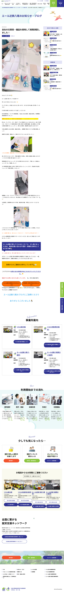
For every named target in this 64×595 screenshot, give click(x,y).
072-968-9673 (39, 502)
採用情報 (47, 0)
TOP (2, 3)
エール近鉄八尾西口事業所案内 (52, 576)
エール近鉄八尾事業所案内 (51, 574)
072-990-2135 (53, 502)
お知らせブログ (44, 4)
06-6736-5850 (25, 500)
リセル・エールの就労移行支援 (7, 4)
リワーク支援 (12, 4)
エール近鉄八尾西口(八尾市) (52, 493)
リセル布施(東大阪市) (24, 492)
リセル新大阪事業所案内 (50, 569)
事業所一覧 (48, 4)
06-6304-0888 (11, 500)
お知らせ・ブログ (20, 569)
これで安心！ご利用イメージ (18, 4)
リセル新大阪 (8, 492)
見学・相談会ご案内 (21, 574)
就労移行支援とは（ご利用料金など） (25, 4)
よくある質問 (40, 0)
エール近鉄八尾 (6, 36)
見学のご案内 (40, 3)
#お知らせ (13, 36)
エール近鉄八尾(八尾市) (38, 493)
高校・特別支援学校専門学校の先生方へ (33, 4)
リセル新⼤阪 (21, 327)
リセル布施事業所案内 (50, 571)
